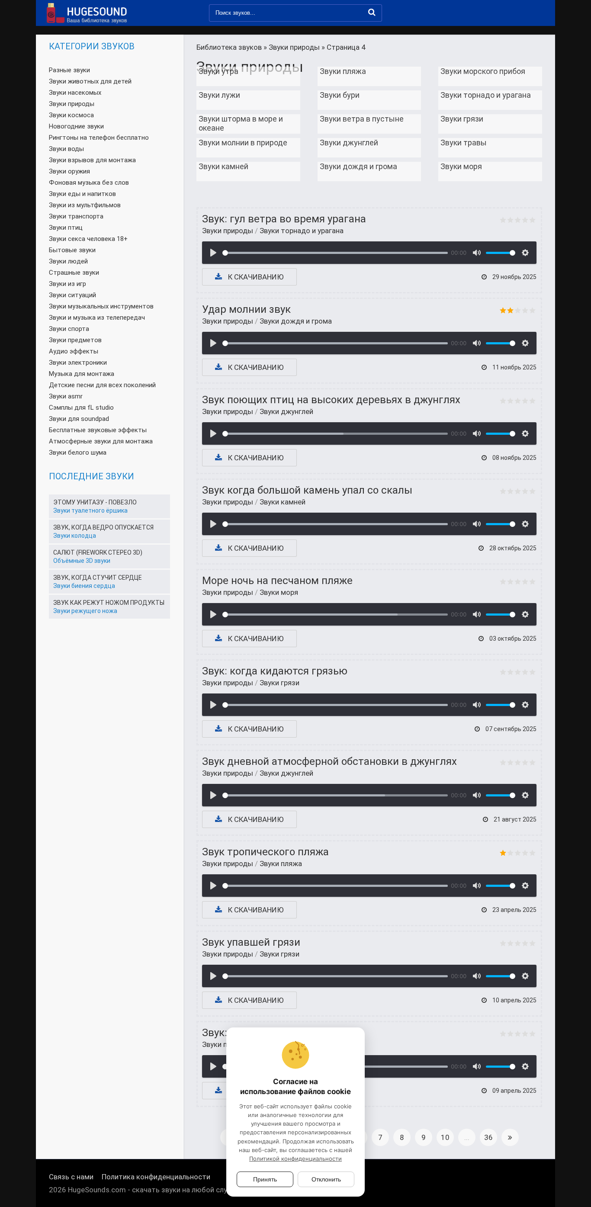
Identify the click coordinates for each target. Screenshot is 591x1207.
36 (488, 1137)
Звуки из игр (67, 284)
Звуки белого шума (77, 452)
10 (445, 1137)
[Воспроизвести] (213, 253)
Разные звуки (69, 70)
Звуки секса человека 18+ (88, 239)
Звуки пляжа (281, 863)
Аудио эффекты (73, 351)
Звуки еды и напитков (82, 194)
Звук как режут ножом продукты (108, 602)
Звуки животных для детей (90, 81)
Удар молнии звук (246, 309)
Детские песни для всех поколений (102, 385)
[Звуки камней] (248, 193)
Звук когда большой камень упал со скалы (307, 490)
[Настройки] (525, 253)
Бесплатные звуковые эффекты (98, 430)
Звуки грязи (279, 682)
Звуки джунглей (286, 411)
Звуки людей (68, 261)
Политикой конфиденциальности (295, 1158)
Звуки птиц (66, 227)
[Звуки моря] (490, 193)
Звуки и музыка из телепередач (97, 317)
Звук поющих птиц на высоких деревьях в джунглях (331, 400)
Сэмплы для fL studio (81, 407)
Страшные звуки (74, 272)
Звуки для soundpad (79, 419)
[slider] (335, 253)
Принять (265, 1179)
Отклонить (326, 1179)
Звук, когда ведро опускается (103, 527)
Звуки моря (279, 592)
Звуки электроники (78, 362)
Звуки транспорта (76, 216)
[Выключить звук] (477, 253)
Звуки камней (282, 502)
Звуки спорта (69, 329)
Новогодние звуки (76, 126)
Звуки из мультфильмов (85, 205)
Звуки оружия (69, 171)
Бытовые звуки (72, 250)
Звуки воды (66, 149)
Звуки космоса (71, 115)
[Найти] (372, 12)
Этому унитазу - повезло (95, 502)
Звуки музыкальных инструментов (101, 306)
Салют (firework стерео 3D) (97, 552)
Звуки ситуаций (72, 295)
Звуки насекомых (75, 92)
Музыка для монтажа (81, 374)
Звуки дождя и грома (296, 321)
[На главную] (85, 13)
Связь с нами (71, 1176)
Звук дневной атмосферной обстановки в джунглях (329, 761)
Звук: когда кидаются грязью (274, 671)
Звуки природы (227, 230)
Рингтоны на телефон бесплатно (99, 137)
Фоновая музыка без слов (89, 182)
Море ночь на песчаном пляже (277, 581)
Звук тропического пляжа (265, 852)
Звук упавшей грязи (251, 942)
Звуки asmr (66, 396)
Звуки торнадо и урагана (302, 230)
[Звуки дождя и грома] (369, 193)
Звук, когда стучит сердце (97, 577)
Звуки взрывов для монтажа (92, 160)
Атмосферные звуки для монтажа (101, 441)
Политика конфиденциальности (156, 1176)
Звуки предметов (75, 340)
